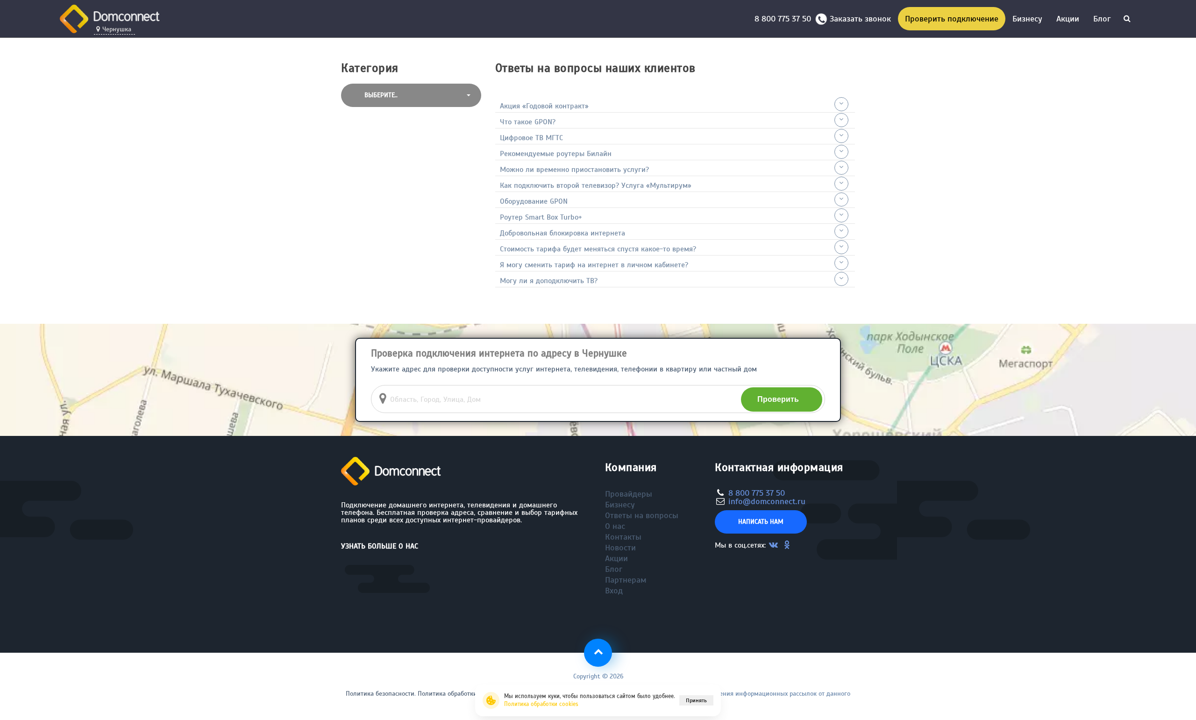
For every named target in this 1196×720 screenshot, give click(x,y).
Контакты (623, 537)
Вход (614, 590)
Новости (620, 547)
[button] (411, 95)
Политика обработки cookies (541, 704)
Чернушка (116, 29)
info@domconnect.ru (766, 501)
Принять (696, 700)
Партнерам (626, 580)
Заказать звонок (860, 19)
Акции (1067, 19)
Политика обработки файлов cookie (469, 694)
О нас (615, 526)
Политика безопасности (380, 694)
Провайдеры (628, 494)
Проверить (778, 399)
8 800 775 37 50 (785, 19)
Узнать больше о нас (379, 546)
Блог (1102, 19)
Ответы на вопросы (641, 515)
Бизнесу (1027, 19)
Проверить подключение (951, 19)
